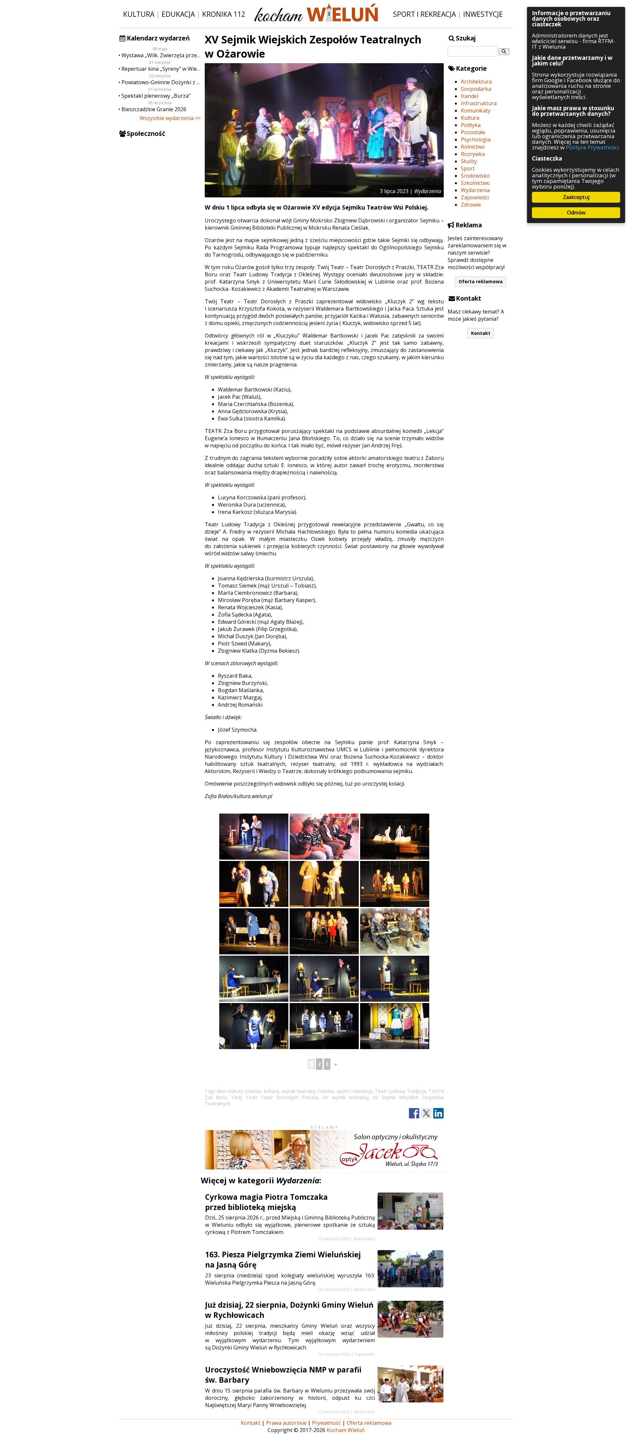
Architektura (476, 81)
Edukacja (178, 14)
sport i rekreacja (354, 1091)
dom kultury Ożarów (239, 1091)
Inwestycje (483, 14)
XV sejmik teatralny (345, 1097)
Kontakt (480, 333)
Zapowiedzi (475, 197)
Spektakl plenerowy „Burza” (156, 95)
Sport (468, 168)
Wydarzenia (475, 190)
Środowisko (475, 175)
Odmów (576, 212)
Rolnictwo (473, 146)
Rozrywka (473, 154)
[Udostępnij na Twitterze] (426, 1113)
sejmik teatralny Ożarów (307, 1091)
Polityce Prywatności (592, 147)
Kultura (138, 14)
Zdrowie (471, 204)
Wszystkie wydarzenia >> (170, 118)
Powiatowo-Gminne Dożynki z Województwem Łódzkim (161, 82)
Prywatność (326, 1422)
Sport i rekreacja (424, 14)
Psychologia (475, 139)
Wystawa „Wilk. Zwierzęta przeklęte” (161, 55)
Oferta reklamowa (481, 281)
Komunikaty (475, 110)
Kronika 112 (223, 14)
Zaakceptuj (576, 197)
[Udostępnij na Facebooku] (414, 1113)
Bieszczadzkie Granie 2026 (153, 109)
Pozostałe (473, 132)
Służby (469, 161)
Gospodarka (476, 88)
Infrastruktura (479, 103)
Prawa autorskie (286, 1422)
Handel (469, 96)
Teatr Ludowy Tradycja (400, 1091)
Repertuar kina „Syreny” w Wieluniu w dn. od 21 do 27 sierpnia (161, 68)
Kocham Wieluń (346, 1430)
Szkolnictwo (475, 183)
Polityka (471, 125)
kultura (271, 1091)
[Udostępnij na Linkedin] (438, 1113)
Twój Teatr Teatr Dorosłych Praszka (274, 1097)
